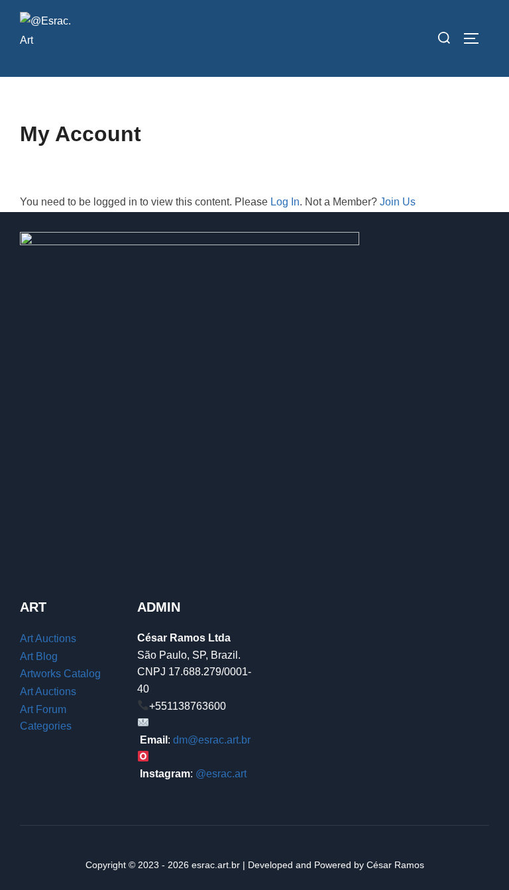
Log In (285, 201)
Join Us (398, 201)
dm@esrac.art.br (212, 740)
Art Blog (39, 656)
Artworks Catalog (60, 673)
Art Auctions (48, 638)
